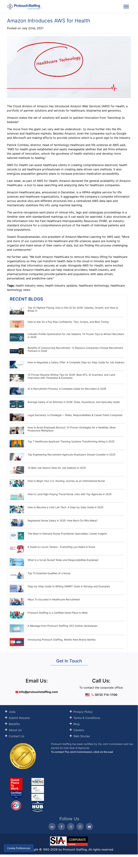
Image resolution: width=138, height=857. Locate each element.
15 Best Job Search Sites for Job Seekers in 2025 (57, 467)
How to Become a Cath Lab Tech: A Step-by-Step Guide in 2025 (65, 507)
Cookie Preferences (18, 848)
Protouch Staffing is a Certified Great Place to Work (58, 612)
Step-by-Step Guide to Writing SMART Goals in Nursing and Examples (69, 586)
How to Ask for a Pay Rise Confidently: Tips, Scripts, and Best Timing (68, 321)
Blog (76, 724)
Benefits (14, 724)
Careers (78, 730)
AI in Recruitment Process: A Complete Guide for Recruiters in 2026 (67, 388)
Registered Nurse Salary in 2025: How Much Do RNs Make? (62, 520)
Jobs (12, 712)
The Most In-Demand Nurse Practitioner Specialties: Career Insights (67, 533)
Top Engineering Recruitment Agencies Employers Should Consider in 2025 (71, 454)
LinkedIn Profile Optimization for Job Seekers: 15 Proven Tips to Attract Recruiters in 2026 (76, 335)
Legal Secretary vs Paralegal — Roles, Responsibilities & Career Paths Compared (75, 415)
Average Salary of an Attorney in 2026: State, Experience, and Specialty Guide (74, 401)
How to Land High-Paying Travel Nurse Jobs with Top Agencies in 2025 (70, 494)
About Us (15, 730)
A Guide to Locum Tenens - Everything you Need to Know (61, 546)
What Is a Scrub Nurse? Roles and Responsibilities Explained (63, 559)
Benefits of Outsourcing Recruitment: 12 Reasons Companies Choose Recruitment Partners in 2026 (75, 349)
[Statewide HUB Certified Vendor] (16, 805)
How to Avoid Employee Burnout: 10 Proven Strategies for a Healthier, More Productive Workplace (72, 429)
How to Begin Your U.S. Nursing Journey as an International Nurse (66, 480)
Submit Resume (19, 718)
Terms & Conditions (86, 718)
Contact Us (16, 736)
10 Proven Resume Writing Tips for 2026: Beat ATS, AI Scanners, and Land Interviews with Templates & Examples (71, 376)
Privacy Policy (83, 712)
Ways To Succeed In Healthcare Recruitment (54, 599)
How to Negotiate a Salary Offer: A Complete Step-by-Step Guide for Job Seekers (76, 362)
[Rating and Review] (16, 788)
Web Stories (81, 736)
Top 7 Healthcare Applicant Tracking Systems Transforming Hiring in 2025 (71, 441)
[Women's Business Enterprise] (37, 781)
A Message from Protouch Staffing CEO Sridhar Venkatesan (62, 625)
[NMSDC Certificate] (37, 797)
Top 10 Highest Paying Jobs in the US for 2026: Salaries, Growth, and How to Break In (73, 309)
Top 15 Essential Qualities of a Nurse (49, 573)
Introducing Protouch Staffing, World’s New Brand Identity (62, 639)
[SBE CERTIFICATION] (37, 789)
